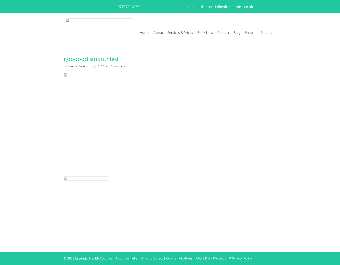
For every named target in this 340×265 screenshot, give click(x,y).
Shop (249, 32)
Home (144, 32)
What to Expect (152, 258)
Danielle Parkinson (79, 66)
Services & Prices (180, 32)
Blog (237, 32)
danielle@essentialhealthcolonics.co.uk (220, 6)
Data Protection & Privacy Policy (228, 258)
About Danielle (126, 258)
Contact (223, 32)
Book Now (205, 32)
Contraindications (179, 258)
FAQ (199, 258)
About (158, 32)
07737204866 (128, 6)
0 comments (119, 66)
